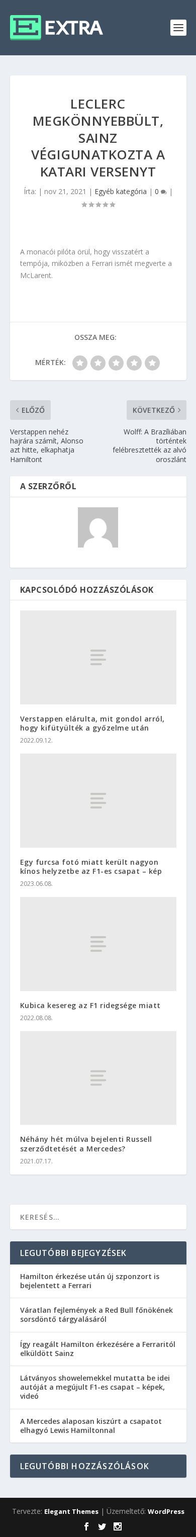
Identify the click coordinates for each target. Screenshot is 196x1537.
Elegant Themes (71, 1511)
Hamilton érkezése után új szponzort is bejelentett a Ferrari (89, 1281)
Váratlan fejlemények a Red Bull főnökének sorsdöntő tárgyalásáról (96, 1314)
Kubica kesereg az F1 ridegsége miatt (90, 1005)
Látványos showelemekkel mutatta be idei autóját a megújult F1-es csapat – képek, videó (95, 1387)
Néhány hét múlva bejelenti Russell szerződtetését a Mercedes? (86, 1143)
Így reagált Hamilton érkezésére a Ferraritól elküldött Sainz (97, 1348)
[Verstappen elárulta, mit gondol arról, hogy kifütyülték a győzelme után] (98, 657)
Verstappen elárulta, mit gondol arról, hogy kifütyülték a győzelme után (92, 723)
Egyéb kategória (120, 191)
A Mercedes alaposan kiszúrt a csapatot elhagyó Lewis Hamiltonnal (91, 1425)
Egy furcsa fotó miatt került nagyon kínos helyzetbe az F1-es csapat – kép (91, 866)
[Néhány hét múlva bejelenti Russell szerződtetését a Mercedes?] (98, 1078)
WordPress (166, 1511)
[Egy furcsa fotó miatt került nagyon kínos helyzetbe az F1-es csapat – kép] (98, 801)
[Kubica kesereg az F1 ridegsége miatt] (98, 944)
